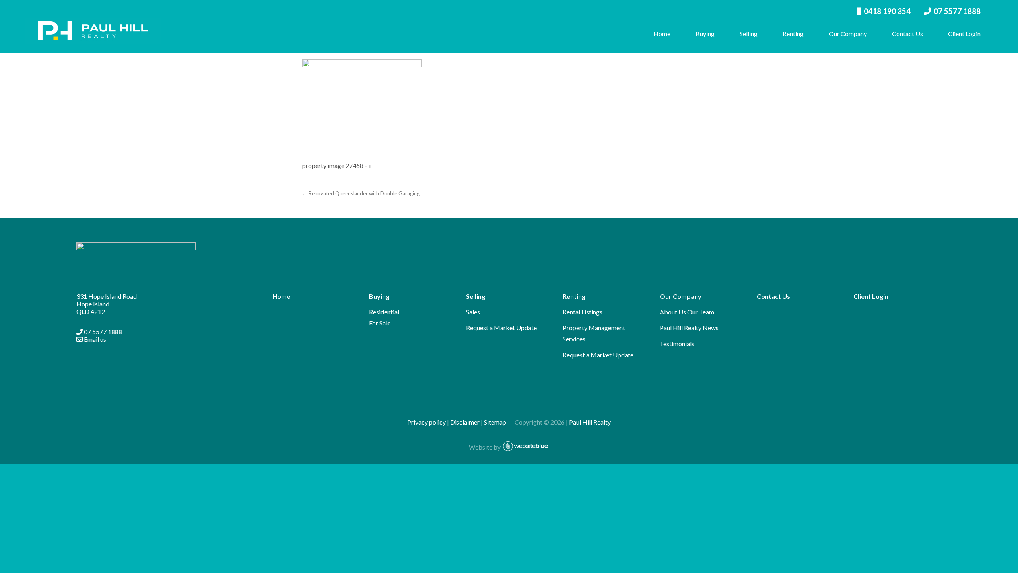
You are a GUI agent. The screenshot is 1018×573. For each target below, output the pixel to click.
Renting (793, 33)
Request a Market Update (501, 327)
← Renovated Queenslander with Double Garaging (361, 193)
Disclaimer (465, 422)
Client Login (964, 33)
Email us (94, 339)
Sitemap (498, 422)
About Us (673, 312)
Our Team (700, 312)
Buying (705, 33)
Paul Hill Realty (590, 422)
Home (661, 33)
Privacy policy (426, 422)
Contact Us (907, 33)
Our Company (848, 33)
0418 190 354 (887, 11)
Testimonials (677, 343)
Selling (749, 33)
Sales (473, 312)
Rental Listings (582, 312)
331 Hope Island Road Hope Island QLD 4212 (106, 303)
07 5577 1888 (957, 11)
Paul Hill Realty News (689, 327)
